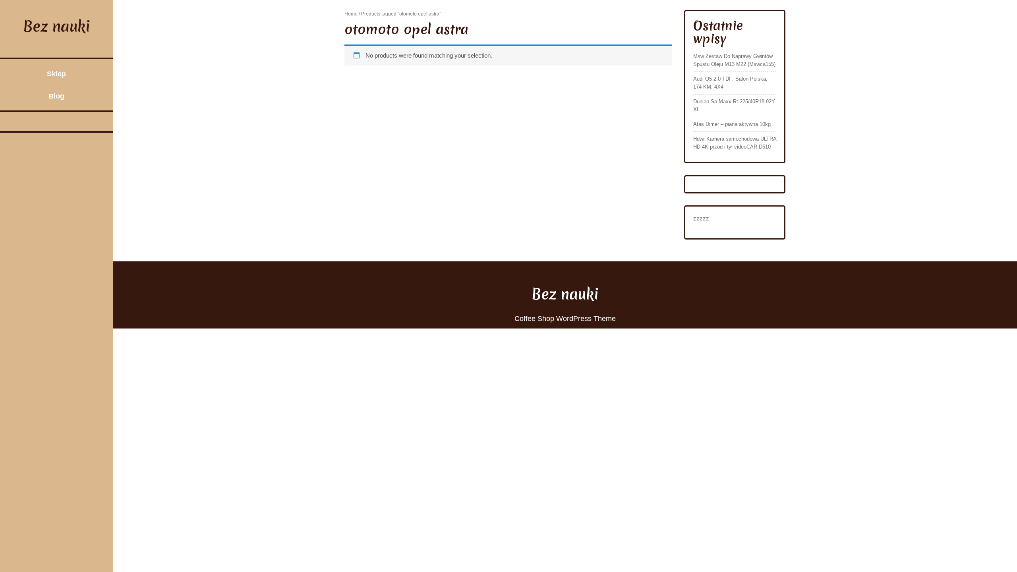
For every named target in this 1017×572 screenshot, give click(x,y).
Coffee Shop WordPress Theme (565, 319)
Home (351, 14)
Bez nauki (56, 26)
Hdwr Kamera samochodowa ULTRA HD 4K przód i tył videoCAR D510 (734, 143)
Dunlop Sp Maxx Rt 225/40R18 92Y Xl (734, 105)
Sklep (56, 74)
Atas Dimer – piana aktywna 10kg (732, 124)
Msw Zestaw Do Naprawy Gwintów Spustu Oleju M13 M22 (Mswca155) (734, 60)
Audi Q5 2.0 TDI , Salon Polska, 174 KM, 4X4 (730, 83)
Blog (56, 96)
